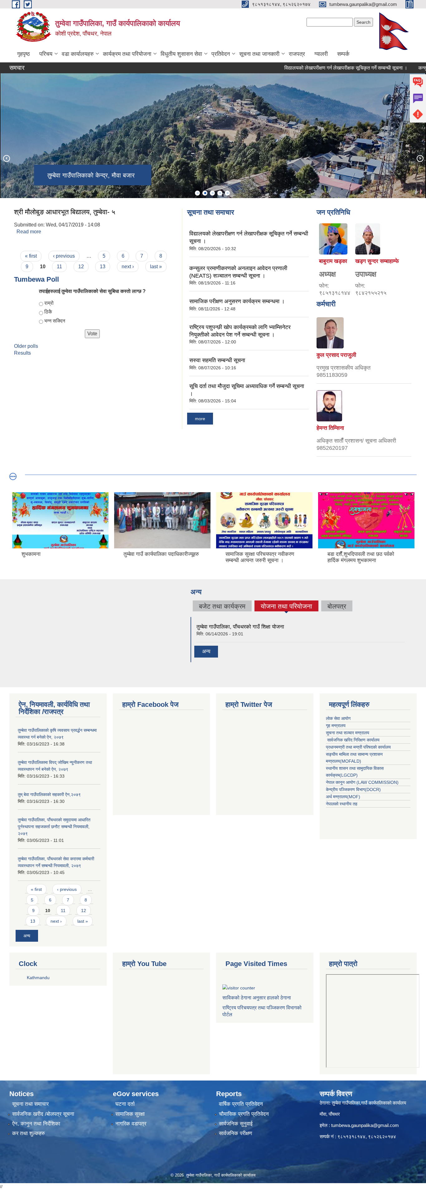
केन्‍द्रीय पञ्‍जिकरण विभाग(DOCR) (353, 789)
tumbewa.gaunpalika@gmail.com (365, 1125)
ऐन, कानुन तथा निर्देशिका (36, 1124)
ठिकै (48, 311)
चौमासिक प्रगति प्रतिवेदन (244, 1114)
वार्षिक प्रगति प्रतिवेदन (241, 1104)
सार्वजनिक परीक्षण (235, 1133)
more (200, 418)
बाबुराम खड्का (333, 261)
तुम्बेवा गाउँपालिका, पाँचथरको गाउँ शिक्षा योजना (240, 627)
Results (22, 353)
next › (128, 266)
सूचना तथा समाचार (30, 1104)
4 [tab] (219, 193)
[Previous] (6, 158)
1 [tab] (197, 193)
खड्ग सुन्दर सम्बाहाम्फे (377, 261)
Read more (29, 231)
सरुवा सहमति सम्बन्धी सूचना (217, 360)
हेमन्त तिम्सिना (330, 428)
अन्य (206, 651)
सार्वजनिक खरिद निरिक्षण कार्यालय (353, 739)
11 (59, 266)
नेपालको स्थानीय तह (341, 803)
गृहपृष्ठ (23, 54)
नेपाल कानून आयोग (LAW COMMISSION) (362, 782)
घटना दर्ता (125, 1104)
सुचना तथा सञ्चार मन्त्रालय (347, 732)
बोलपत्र (336, 606)
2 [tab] (204, 193)
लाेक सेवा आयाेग (338, 718)
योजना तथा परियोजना (286, 607)
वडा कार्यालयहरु (78, 54)
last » (156, 266)
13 (102, 266)
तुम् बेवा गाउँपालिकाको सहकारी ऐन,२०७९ (49, 794)
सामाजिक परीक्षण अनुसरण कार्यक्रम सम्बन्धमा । (237, 301)
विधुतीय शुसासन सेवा (181, 54)
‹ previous (64, 256)
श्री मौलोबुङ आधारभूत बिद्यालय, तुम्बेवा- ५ (64, 212)
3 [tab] (212, 193)
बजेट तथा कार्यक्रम (222, 606)
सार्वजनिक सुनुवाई (236, 1124)
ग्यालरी (321, 54)
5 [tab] (227, 193)
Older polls (26, 346)
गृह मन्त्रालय (336, 725)
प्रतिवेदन (220, 54)
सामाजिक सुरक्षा (130, 1114)
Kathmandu (38, 977)
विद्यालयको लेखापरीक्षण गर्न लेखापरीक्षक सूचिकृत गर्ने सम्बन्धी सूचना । (325, 67)
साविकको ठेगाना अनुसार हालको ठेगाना (256, 997)
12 (81, 266)
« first (31, 256)
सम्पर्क (343, 54)
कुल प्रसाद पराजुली (336, 355)
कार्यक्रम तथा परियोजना (127, 54)
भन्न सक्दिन (54, 320)
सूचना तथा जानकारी (259, 54)
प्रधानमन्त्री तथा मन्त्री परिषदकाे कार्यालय (358, 747)
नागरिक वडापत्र (130, 1124)
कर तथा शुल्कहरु (28, 1133)
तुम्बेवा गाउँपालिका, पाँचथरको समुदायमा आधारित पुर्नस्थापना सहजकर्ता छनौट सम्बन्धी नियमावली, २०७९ (54, 826)
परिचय (45, 54)
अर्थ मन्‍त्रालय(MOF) (343, 796)
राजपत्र (297, 54)
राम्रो (49, 303)
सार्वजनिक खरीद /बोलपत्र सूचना (43, 1114)
